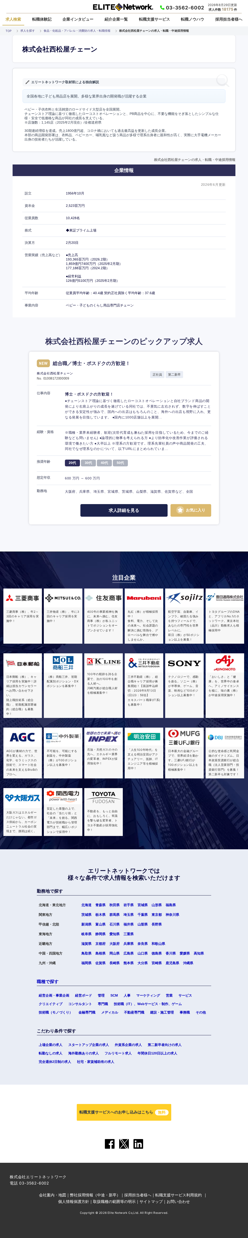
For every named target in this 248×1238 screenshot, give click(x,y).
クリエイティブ (50, 1004)
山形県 (157, 905)
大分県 (143, 963)
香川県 (171, 953)
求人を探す (27, 30)
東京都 (157, 915)
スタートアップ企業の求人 (88, 1045)
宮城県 (143, 905)
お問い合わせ (178, 1201)
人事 (127, 995)
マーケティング (148, 995)
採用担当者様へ (228, 19)
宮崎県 (157, 963)
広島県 (129, 953)
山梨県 (143, 924)
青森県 (100, 905)
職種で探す (48, 981)
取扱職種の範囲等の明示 (114, 1201)
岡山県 (114, 953)
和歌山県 (158, 944)
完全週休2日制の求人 (55, 1062)
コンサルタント (80, 1004)
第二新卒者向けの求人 (165, 1045)
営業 (169, 995)
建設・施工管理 (162, 1012)
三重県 (129, 934)
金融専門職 (86, 1012)
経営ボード (83, 995)
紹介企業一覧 (116, 19)
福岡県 (86, 963)
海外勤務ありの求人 (83, 1053)
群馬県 (114, 915)
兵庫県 (129, 944)
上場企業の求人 (50, 1045)
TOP (9, 31)
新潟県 (86, 924)
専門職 (103, 1004)
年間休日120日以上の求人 (157, 1053)
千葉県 (143, 915)
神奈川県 (172, 915)
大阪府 (114, 944)
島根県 (100, 953)
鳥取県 (86, 953)
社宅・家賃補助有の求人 (95, 1062)
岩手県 (129, 905)
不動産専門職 (134, 1012)
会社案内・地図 (52, 1195)
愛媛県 (185, 953)
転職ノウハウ (192, 19)
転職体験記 (42, 19)
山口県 (143, 953)
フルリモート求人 (118, 1053)
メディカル (109, 1012)
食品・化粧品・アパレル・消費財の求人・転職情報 (77, 30)
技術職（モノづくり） (56, 1012)
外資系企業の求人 (128, 1045)
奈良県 (143, 944)
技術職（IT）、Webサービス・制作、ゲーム (148, 1004)
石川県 (114, 924)
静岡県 (100, 934)
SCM (114, 995)
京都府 (100, 944)
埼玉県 (129, 915)
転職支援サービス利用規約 (178, 1195)
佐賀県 (100, 963)
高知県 (199, 953)
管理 (101, 995)
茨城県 (86, 915)
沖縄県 (188, 963)
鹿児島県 (172, 963)
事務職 (185, 1012)
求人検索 (13, 19)
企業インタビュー (77, 19)
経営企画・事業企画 (54, 995)
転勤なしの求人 (50, 1053)
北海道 (86, 905)
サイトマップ (151, 1201)
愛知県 (114, 934)
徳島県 (157, 953)
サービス (185, 995)
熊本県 (129, 963)
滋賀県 (86, 944)
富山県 (100, 924)
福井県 (129, 924)
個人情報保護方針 (73, 1201)
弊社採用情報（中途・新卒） (95, 1195)
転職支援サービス (154, 19)
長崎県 (114, 963)
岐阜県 (86, 934)
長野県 (157, 924)
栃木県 (100, 915)
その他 (201, 1012)
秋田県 (114, 905)
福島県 (171, 905)
